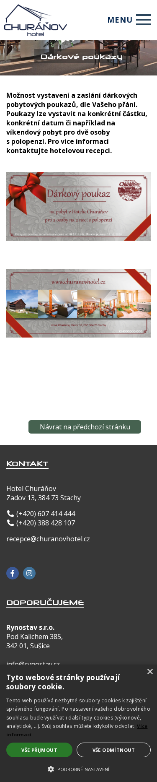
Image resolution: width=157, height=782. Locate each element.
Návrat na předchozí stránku (85, 426)
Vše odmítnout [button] (114, 750)
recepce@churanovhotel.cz (48, 538)
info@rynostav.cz (33, 664)
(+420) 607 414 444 (45, 513)
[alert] (78, 723)
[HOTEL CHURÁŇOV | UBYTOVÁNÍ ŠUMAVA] (36, 10)
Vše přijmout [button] (39, 750)
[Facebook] (12, 573)
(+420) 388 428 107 (45, 522)
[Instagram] (29, 573)
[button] (78, 768)
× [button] (150, 672)
